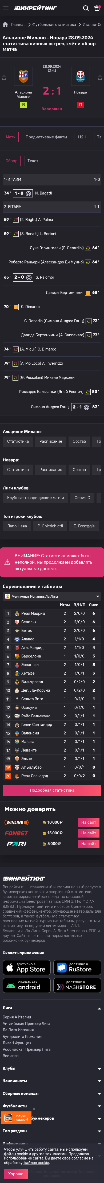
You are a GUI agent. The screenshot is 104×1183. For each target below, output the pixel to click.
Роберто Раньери (24, 262)
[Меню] (6, 8)
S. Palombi (45, 277)
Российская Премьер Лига (27, 1049)
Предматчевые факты (46, 137)
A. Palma (45, 219)
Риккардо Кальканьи (37, 392)
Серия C (82, 497)
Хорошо (15, 1174)
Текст (32, 160)
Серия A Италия (17, 1017)
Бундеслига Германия (22, 1036)
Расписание (50, 441)
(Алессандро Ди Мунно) (62, 262)
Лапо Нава (17, 526)
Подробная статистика (52, 790)
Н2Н (82, 137)
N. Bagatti (43, 193)
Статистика (18, 441)
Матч (10, 137)
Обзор (12, 160)
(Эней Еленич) (70, 392)
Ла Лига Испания (18, 1030)
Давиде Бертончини (64, 292)
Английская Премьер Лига (26, 1023)
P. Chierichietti (50, 526)
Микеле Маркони (59, 377)
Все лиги (11, 1056)
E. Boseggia (84, 526)
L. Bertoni (48, 234)
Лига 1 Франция (17, 1043)
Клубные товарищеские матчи (35, 497)
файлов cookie (36, 1163)
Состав (79, 441)
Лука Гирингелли (45, 248)
